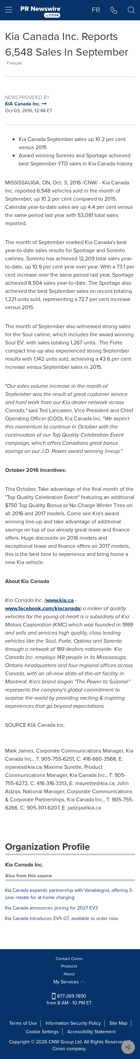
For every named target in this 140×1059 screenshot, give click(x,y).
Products (69, 966)
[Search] (131, 10)
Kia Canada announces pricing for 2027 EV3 (51, 908)
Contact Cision (69, 959)
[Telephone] (114, 10)
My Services (66, 981)
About (69, 974)
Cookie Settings (42, 1031)
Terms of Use (23, 1023)
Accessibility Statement (91, 1031)
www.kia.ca (60, 600)
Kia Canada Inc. (24, 864)
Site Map (118, 1023)
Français (14, 63)
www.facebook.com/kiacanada (42, 608)
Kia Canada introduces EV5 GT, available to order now (61, 918)
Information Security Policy (73, 1023)
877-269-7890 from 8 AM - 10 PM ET (69, 999)
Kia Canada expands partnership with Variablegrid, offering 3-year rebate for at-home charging (69, 894)
